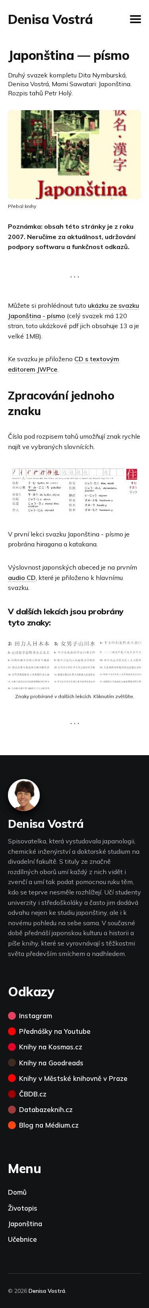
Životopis (22, 1208)
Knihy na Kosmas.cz (50, 1047)
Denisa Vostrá (50, 19)
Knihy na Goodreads (51, 1063)
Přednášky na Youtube (55, 1031)
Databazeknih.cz (46, 1109)
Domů (17, 1192)
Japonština (25, 1223)
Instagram (35, 1015)
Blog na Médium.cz (49, 1125)
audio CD (22, 578)
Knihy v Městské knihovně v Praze (73, 1078)
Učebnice (22, 1239)
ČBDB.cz (32, 1094)
